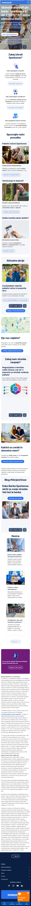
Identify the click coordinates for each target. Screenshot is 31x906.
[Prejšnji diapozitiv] (11, 47)
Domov (3, 864)
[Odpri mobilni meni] (28, 2)
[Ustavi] (24, 47)
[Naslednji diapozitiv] (20, 47)
